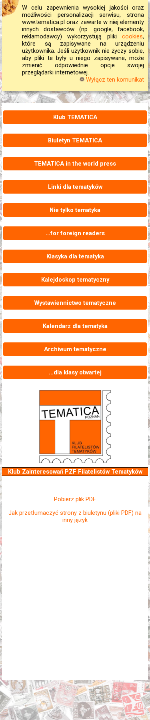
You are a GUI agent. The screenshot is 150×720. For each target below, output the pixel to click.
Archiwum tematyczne (75, 349)
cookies (132, 36)
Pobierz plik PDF (75, 499)
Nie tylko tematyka (75, 210)
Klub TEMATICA (75, 117)
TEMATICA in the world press (75, 163)
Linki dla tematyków (75, 186)
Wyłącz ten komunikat (114, 79)
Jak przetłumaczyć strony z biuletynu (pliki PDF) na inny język (75, 516)
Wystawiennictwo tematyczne (75, 302)
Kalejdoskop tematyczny (75, 279)
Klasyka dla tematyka (75, 256)
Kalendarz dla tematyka (75, 326)
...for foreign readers (75, 233)
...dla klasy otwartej (75, 372)
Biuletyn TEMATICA (75, 140)
